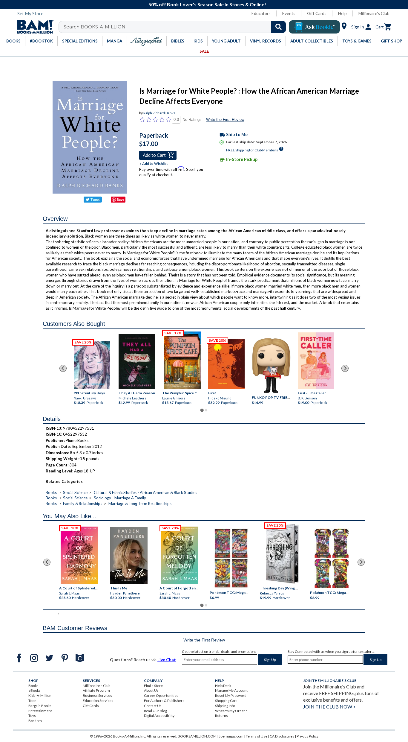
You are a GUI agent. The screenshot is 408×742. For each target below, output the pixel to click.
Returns (221, 715)
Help (342, 13)
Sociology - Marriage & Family (120, 497)
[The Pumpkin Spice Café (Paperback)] (182, 360)
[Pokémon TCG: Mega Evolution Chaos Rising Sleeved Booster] (230, 558)
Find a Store (153, 685)
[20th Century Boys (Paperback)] (92, 365)
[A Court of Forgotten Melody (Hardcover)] (179, 555)
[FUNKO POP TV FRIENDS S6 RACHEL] (271, 365)
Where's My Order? (231, 710)
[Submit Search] (278, 27)
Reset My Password (230, 695)
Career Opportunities (161, 695)
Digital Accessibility (159, 715)
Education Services (98, 700)
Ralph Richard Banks (159, 113)
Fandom (35, 720)
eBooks (34, 690)
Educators (261, 13)
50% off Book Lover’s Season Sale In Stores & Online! (207, 4)
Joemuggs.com (231, 736)
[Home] (33, 27)
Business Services (97, 695)
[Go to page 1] (201, 410)
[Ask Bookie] (314, 27)
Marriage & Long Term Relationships (139, 503)
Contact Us (153, 705)
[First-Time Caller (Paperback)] (316, 360)
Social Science (75, 492)
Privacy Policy (307, 736)
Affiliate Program (96, 690)
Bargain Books (39, 705)
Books (51, 492)
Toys (32, 715)
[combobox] (176, 27)
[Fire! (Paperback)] (226, 364)
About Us (151, 690)
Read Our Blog (155, 710)
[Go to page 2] (206, 410)
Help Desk (223, 685)
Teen (32, 700)
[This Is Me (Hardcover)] (128, 555)
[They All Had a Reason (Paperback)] (137, 361)
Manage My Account (231, 690)
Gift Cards (316, 13)
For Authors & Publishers (164, 700)
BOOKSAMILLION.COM (197, 736)
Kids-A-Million (39, 695)
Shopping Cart (226, 700)
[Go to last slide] (63, 368)
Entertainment (40, 710)
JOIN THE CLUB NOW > (329, 706)
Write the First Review (225, 119)
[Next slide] (345, 368)
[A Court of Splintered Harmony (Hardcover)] (79, 555)
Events (288, 13)
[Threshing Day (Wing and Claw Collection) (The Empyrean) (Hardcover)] (282, 554)
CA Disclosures (282, 736)
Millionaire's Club (373, 13)
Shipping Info (225, 705)
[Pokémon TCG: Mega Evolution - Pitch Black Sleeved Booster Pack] (331, 558)
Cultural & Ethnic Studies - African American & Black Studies (145, 492)
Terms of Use (256, 736)
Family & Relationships (82, 503)
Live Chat (166, 659)
